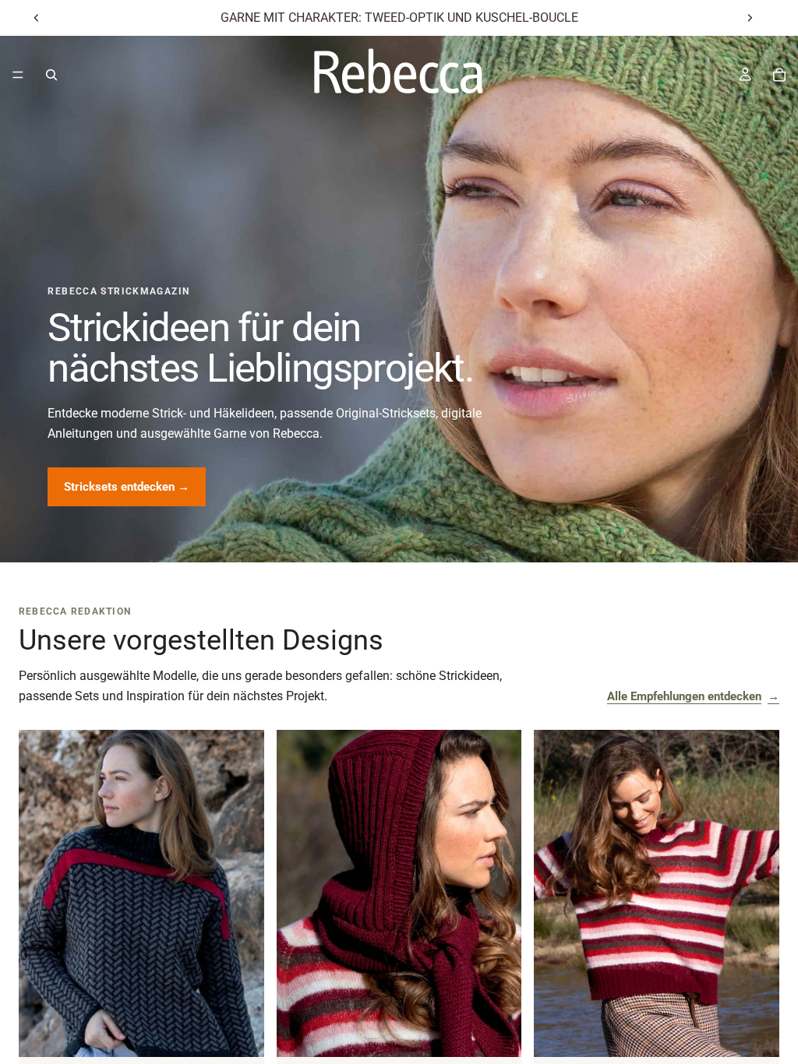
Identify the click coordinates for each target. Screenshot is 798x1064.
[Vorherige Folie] (36, 18)
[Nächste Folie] (750, 18)
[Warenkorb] (779, 75)
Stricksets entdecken (126, 487)
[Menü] (18, 75)
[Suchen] (51, 75)
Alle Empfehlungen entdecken (693, 696)
